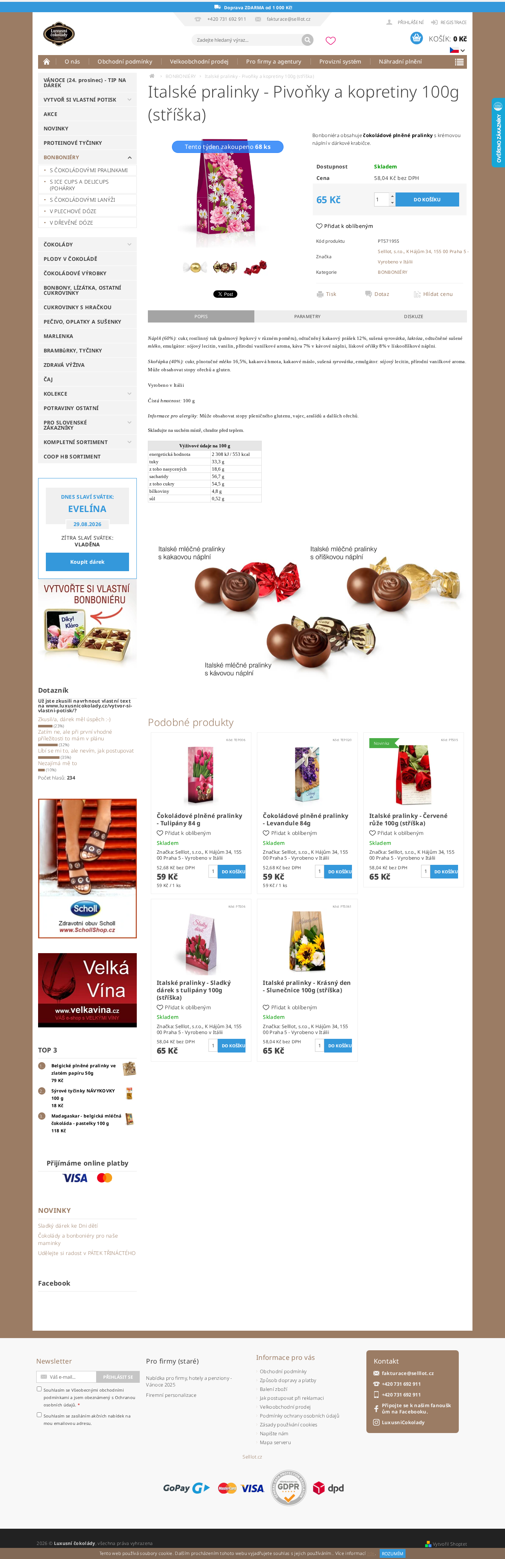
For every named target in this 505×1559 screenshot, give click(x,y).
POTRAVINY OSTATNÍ (71, 408)
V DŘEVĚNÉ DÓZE (71, 222)
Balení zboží (273, 1389)
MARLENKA (59, 336)
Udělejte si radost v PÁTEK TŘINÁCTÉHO (87, 1252)
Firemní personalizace (171, 1395)
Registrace (454, 22)
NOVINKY (56, 128)
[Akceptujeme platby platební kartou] (241, 1488)
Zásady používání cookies (289, 1424)
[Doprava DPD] (328, 1488)
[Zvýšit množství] (392, 195)
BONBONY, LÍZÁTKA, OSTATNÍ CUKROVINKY (82, 290)
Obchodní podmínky (125, 61)
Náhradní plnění (400, 61)
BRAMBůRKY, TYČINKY (73, 350)
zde (371, 1554)
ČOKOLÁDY (58, 244)
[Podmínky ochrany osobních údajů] (289, 1488)
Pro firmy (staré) (172, 1361)
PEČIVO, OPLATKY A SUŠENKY (83, 321)
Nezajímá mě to (57, 763)
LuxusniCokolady (403, 1422)
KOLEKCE (55, 393)
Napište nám (274, 1433)
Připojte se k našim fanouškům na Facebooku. (416, 1408)
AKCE (50, 113)
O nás (72, 61)
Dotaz (381, 294)
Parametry (307, 316)
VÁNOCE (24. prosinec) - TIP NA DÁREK (85, 82)
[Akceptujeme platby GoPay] (186, 1488)
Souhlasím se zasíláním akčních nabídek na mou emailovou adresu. (87, 1419)
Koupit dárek (87, 561)
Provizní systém (340, 61)
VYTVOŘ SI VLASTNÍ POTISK (80, 99)
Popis (201, 316)
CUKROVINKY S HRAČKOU (78, 307)
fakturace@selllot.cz (408, 1373)
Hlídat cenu (438, 294)
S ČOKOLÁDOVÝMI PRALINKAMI (89, 170)
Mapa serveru (275, 1442)
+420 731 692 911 (401, 1384)
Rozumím (392, 1554)
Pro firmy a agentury (273, 61)
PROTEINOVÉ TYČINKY (73, 142)
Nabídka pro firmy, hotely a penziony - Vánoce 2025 (189, 1381)
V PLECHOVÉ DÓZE (73, 211)
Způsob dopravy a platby (288, 1380)
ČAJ (48, 379)
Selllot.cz (252, 1456)
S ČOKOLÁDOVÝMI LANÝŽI (82, 199)
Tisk (331, 294)
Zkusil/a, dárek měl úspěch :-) (74, 719)
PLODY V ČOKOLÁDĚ (70, 258)
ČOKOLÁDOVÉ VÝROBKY (75, 273)
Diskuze (413, 316)
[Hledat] (307, 40)
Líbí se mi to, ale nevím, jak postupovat (86, 750)
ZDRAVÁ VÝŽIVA (64, 364)
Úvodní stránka (47, 61)
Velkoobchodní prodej (199, 61)
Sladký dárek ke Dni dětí (68, 1225)
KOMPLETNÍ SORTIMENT (76, 442)
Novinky (54, 1210)
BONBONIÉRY (61, 157)
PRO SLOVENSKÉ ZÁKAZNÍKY (65, 425)
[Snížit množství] (392, 202)
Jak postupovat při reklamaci (292, 1398)
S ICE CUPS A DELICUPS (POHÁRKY (79, 185)
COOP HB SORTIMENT (72, 456)
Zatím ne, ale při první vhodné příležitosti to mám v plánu (75, 735)
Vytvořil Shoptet (450, 1544)
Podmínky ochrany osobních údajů (299, 1415)
